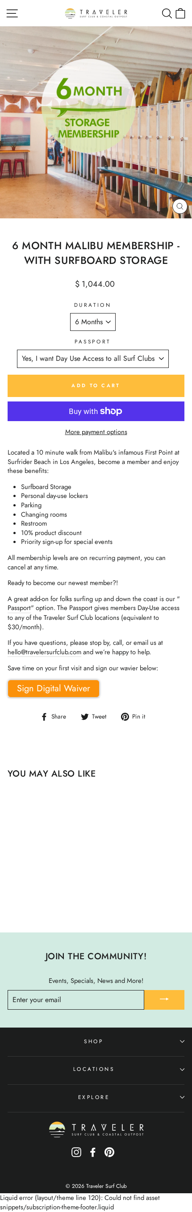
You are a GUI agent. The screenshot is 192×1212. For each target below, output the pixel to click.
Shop (93, 1041)
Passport (92, 341)
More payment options (96, 432)
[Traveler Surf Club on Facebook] (93, 1155)
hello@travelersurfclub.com (44, 652)
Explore (94, 1097)
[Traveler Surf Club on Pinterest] (109, 1155)
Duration (92, 305)
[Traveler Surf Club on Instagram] (76, 1155)
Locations (94, 1069)
